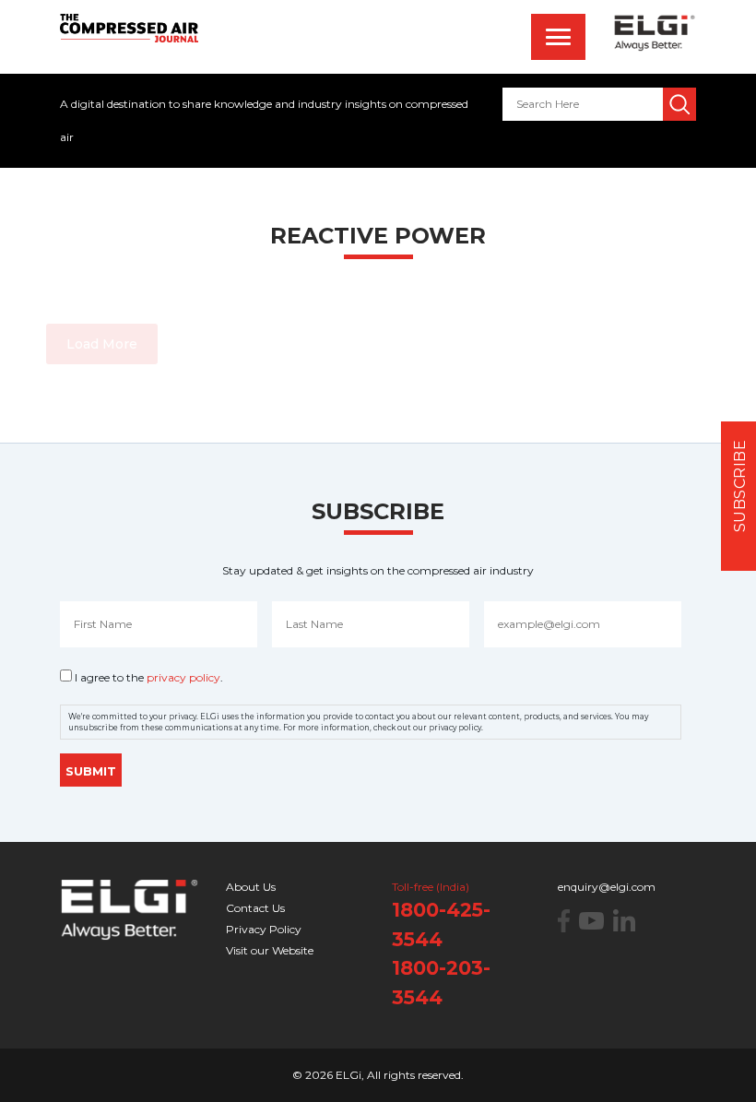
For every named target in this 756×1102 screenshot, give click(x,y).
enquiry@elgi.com (607, 887)
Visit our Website (269, 950)
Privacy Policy (263, 929)
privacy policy (183, 677)
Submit (90, 771)
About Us (251, 887)
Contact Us (255, 908)
